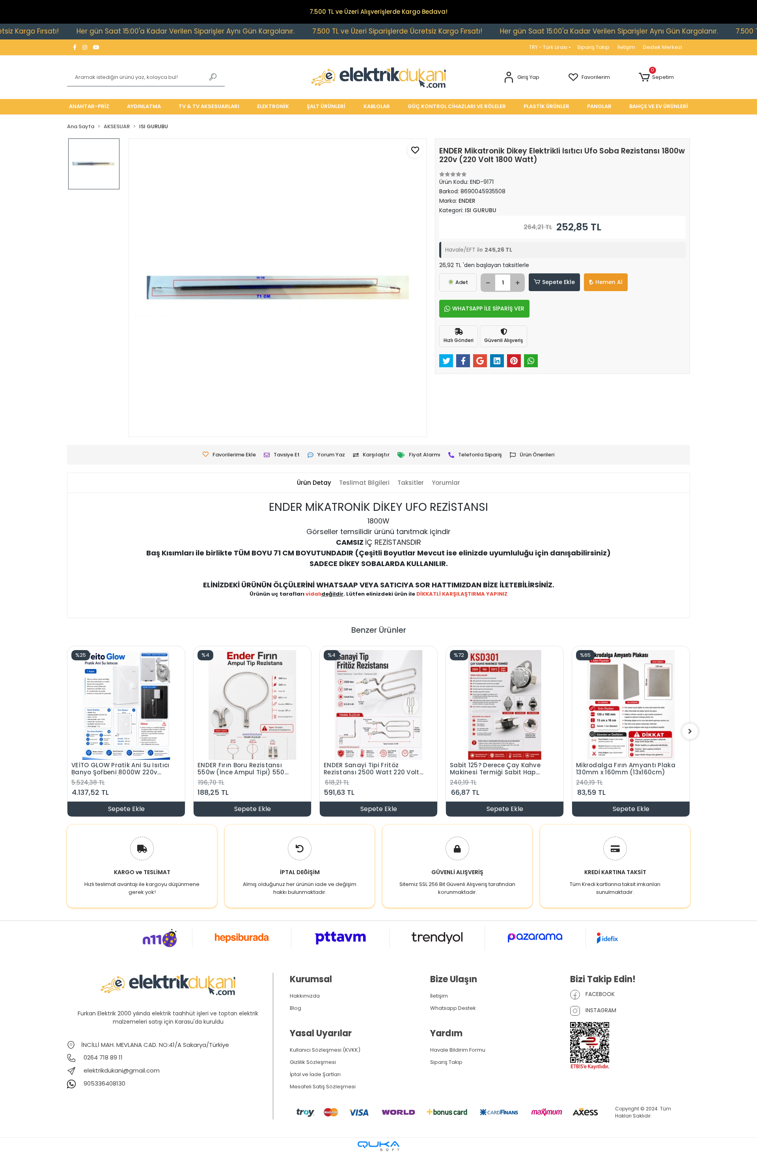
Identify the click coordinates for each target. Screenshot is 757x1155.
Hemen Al (609, 282)
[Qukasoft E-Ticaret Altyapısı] (378, 1146)
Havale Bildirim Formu (457, 1050)
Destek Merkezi (662, 47)
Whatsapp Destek (453, 1008)
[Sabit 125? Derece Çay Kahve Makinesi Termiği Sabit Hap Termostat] (504, 705)
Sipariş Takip (593, 47)
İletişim (626, 47)
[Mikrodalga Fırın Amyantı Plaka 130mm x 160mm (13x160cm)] (631, 705)
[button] (521, 77)
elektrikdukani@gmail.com (122, 1070)
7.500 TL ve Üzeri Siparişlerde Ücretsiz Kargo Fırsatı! (353, 31)
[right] (690, 731)
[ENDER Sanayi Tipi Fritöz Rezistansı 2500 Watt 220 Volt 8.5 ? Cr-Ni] (378, 705)
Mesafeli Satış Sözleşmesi (323, 1086)
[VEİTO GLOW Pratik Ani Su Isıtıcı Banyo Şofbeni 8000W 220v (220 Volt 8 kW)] (126, 705)
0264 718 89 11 (102, 1057)
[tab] (314, 483)
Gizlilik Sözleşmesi (313, 1062)
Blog (295, 1008)
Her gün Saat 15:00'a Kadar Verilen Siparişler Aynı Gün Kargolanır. (141, 31)
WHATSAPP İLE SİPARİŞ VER (488, 308)
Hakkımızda (305, 996)
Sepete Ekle (558, 282)
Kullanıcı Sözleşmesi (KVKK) (325, 1050)
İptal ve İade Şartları (315, 1074)
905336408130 (103, 1083)
